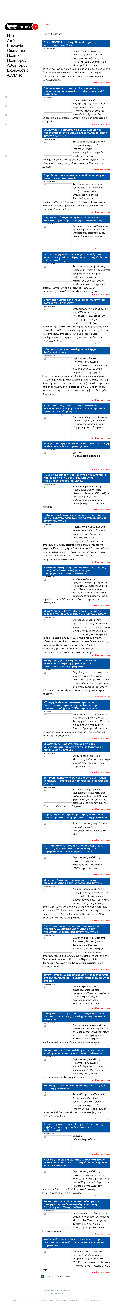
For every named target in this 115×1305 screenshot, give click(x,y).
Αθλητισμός (17, 65)
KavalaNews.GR (65, 1290)
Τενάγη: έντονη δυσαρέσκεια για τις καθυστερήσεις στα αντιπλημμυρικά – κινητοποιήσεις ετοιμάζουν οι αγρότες (76, 978)
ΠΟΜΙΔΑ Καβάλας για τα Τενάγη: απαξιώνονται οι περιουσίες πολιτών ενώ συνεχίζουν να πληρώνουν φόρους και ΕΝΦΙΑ (75, 477)
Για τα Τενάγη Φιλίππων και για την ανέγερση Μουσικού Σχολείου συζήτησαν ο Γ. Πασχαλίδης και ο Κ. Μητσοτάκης (76, 257)
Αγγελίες (14, 75)
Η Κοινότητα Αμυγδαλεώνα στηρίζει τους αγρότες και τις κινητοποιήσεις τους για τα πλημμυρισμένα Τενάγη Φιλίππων (75, 518)
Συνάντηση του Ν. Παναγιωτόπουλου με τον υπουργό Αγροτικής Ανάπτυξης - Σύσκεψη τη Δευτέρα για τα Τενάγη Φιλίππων (72, 1204)
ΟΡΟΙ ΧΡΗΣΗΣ (32, 1301)
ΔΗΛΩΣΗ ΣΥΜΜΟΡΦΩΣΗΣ (93, 1301)
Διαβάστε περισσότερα (101, 82)
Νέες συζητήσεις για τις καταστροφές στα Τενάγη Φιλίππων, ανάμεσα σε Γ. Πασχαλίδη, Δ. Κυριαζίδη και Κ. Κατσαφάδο (76, 1162)
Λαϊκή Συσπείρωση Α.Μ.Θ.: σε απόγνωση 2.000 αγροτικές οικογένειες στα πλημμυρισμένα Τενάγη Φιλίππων (75, 1016)
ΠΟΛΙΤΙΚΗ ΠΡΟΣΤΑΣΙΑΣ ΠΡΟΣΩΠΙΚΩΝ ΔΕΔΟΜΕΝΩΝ (60, 1301)
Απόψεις (14, 40)
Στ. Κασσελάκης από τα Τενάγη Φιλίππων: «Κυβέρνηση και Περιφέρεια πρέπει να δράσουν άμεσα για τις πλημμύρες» (74, 408)
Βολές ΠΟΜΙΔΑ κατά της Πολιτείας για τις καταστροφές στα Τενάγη (70, 44)
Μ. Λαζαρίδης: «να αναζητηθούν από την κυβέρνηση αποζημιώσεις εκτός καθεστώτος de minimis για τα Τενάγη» (73, 747)
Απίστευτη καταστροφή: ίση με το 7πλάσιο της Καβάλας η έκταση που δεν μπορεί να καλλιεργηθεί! (73, 1127)
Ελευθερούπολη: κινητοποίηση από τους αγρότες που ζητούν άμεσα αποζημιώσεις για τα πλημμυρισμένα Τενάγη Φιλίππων (75, 570)
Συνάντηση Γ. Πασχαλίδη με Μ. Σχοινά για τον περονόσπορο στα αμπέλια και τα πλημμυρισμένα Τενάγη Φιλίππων (75, 132)
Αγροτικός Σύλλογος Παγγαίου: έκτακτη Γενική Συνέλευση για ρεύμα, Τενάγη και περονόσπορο (74, 219)
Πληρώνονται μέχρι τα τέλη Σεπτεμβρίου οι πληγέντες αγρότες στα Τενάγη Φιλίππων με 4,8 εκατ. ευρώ (74, 91)
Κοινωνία (15, 45)
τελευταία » (68, 1276)
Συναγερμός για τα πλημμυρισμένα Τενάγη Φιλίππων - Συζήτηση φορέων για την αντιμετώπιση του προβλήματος (70, 663)
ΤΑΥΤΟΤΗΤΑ (17, 1301)
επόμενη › (59, 1276)
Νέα (10, 35)
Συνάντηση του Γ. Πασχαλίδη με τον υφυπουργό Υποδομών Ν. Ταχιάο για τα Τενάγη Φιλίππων (74, 1052)
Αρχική (46, 24)
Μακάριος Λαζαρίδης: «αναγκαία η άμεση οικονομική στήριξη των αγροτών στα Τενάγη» (73, 881)
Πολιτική (14, 55)
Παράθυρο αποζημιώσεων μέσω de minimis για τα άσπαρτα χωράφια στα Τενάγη (76, 176)
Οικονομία (16, 50)
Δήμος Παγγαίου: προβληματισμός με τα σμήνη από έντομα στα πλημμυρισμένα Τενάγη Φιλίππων (76, 816)
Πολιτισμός (16, 60)
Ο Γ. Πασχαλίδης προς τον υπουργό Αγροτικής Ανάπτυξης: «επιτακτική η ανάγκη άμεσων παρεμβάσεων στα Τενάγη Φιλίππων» (73, 848)
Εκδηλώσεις (17, 70)
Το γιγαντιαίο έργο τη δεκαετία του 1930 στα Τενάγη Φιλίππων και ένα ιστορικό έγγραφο (76, 445)
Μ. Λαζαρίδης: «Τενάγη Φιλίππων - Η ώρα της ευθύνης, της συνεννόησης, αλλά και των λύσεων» (75, 612)
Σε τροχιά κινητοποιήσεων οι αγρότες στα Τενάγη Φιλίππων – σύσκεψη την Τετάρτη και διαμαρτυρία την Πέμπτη (76, 780)
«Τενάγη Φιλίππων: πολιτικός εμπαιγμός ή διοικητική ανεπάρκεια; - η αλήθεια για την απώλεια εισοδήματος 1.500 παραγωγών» (70, 705)
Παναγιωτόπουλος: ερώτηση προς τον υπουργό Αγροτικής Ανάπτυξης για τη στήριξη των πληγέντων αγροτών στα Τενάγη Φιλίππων (74, 929)
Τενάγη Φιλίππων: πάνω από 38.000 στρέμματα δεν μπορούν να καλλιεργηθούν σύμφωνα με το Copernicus (74, 1242)
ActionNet (61, 1293)
